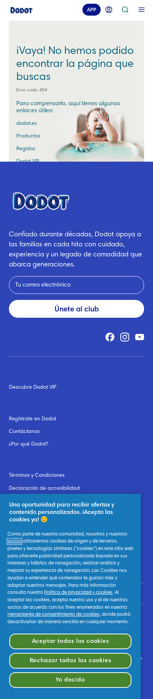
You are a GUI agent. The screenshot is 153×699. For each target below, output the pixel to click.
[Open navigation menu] (141, 9)
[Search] (125, 9)
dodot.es (26, 123)
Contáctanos (24, 431)
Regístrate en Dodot (32, 419)
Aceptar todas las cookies (70, 641)
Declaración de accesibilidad (44, 488)
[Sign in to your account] (109, 9)
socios (14, 541)
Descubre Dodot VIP (32, 387)
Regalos (25, 149)
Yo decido (70, 680)
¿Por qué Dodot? (28, 444)
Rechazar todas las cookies (70, 661)
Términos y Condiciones (37, 475)
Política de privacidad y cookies (78, 592)
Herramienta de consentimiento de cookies (53, 614)
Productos (28, 136)
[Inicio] (21, 10)
